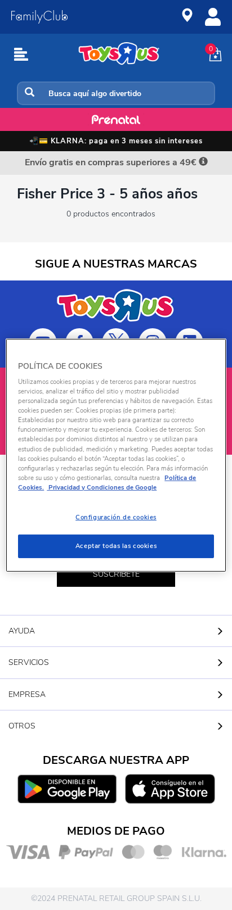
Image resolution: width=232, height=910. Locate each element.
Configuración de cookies (116, 517)
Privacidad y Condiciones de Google (102, 487)
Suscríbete (116, 574)
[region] (116, 455)
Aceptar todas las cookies (116, 545)
